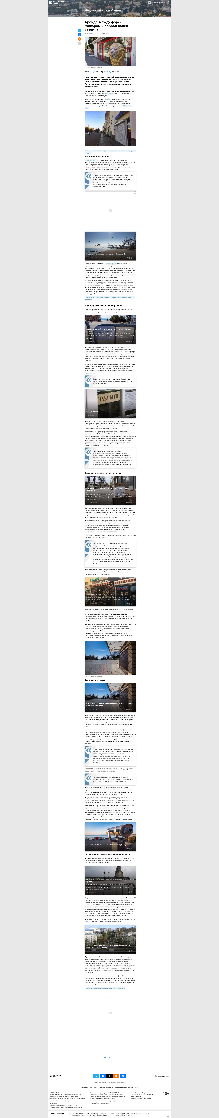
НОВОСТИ (84, 1088)
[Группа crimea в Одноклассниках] (116, 1076)
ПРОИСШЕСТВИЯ (114, 1082)
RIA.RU (130, 1088)
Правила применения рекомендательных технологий (66, 1107)
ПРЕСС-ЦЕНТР (94, 1088)
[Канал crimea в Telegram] (96, 1076)
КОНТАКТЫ (110, 1088)
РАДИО (102, 1088)
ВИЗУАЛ (122, 1082)
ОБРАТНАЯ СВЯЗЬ (121, 1088)
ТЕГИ (136, 1088)
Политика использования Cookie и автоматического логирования (65, 1103)
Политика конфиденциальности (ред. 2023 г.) (63, 1106)
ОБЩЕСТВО (104, 1082)
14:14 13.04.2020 (89, 33)
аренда (107, 99)
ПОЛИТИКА (97, 1082)
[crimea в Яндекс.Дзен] (109, 1076)
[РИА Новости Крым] (57, 2)
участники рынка (111, 264)
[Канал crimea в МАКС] (123, 1076)
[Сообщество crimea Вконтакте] (103, 1076)
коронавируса (109, 94)
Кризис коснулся (90, 160)
